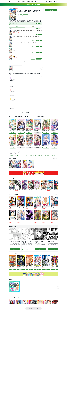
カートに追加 (38, 40)
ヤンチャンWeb (25, 14)
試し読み (33, 40)
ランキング (23, 1)
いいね (12, 86)
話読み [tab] (34, 26)
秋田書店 (21, 14)
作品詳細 (37, 132)
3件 (22, 15)
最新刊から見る (39, 28)
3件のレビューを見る (25, 112)
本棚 (35, 1)
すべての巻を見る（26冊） (25, 61)
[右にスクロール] (42, 68)
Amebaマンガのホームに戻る (33, 308)
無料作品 (28, 1)
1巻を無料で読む (50, 10)
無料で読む (38, 34)
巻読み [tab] (17, 26)
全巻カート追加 (39, 23)
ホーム (19, 1)
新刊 (32, 1)
